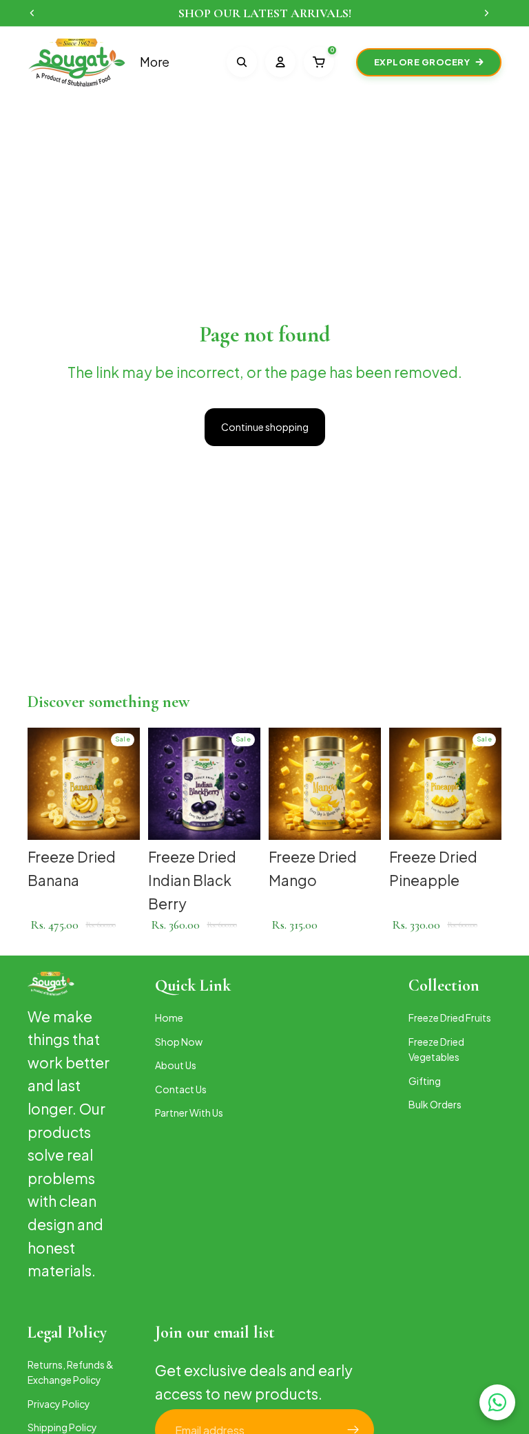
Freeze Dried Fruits (449, 1017)
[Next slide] (125, 784)
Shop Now (179, 1041)
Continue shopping (265, 427)
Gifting (424, 1080)
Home (169, 1017)
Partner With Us (189, 1112)
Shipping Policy (62, 1427)
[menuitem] (154, 62)
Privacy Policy (59, 1404)
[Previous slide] (43, 784)
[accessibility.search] (242, 62)
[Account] (280, 62)
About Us (175, 1065)
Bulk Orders (434, 1104)
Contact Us (181, 1088)
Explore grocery (422, 61)
